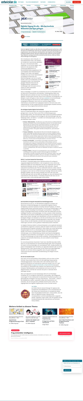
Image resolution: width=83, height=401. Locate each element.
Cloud (45, 5)
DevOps (29, 5)
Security (72, 5)
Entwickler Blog (13, 5)
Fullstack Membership (32, 2)
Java (22, 5)
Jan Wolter (27, 36)
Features (42, 2)
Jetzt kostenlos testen (65, 333)
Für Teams (21, 2)
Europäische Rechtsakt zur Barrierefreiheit (42, 265)
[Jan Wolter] (23, 36)
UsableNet (46, 98)
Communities (51, 2)
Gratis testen (77, 2)
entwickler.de (9, 2)
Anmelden (68, 2)
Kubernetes (63, 5)
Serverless (53, 5)
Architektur (37, 5)
